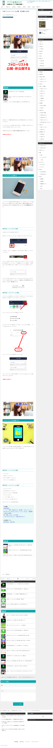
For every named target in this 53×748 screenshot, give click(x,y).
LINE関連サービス (42, 131)
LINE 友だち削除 (43, 112)
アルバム (25, 511)
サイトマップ (27, 741)
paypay (33, 6)
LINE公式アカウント (20, 516)
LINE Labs (12, 521)
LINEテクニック (43, 79)
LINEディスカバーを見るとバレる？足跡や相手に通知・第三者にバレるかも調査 (18, 640)
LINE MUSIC (6, 521)
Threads (41, 48)
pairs (42, 159)
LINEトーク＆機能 (42, 86)
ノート (21, 511)
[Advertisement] (18, 26)
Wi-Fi (41, 188)
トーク (30, 509)
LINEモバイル (42, 136)
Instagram (19, 6)
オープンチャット (11, 516)
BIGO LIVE (42, 65)
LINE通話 (40, 103)
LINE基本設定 (6, 508)
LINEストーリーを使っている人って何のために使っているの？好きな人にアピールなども (20, 97)
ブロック (26, 509)
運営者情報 (16, 741)
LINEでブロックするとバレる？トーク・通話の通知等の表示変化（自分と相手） (18, 635)
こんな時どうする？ (42, 145)
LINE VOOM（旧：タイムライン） (8, 17)
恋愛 (40, 152)
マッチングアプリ (43, 157)
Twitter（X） (8, 6)
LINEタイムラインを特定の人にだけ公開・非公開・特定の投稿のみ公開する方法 (20, 555)
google (40, 169)
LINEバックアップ (43, 81)
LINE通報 (42, 98)
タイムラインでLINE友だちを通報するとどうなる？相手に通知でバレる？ (19, 101)
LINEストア (41, 124)
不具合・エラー (42, 150)
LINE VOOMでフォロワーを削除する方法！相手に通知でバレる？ (15, 620)
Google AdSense (43, 171)
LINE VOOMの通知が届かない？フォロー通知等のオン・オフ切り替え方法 (17, 645)
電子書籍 (41, 181)
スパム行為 (15, 514)
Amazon (29, 6)
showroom (42, 63)
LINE (2, 6)
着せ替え (21, 509)
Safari (41, 186)
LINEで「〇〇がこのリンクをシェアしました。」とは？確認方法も (16, 625)
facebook (13, 6)
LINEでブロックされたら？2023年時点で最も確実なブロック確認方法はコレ (17, 630)
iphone (40, 176)
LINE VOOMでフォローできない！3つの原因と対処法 (16, 91)
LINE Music (42, 134)
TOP (5, 710)
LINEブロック (42, 91)
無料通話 (31, 511)
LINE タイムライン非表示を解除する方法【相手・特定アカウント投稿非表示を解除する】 (20, 545)
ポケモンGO (42, 164)
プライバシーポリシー (35, 741)
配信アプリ (38, 6)
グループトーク (6, 511)
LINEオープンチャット (44, 119)
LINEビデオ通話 (7, 513)
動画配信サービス (43, 183)
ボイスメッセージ (15, 511)
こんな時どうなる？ (42, 147)
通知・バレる (9, 514)
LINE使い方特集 (42, 76)
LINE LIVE (42, 60)
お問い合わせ (22, 741)
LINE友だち (7, 574)
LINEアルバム (42, 93)
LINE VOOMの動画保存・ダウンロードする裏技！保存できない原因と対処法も (17, 583)
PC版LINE (41, 74)
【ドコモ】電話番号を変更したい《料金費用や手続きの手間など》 (13, 719)
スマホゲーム (41, 162)
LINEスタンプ (15, 509)
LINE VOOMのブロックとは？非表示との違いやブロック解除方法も (16, 655)
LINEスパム (42, 100)
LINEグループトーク (43, 88)
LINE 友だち (41, 110)
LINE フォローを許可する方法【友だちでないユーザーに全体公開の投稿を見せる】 (27, 677)
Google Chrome (43, 174)
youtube (24, 6)
